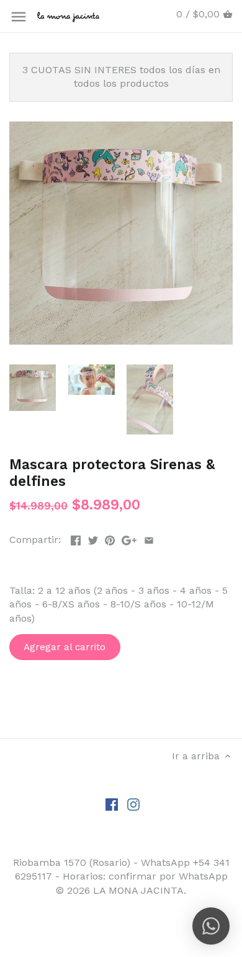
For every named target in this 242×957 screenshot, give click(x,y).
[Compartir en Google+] (129, 538)
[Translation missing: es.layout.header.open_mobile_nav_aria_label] (18, 16)
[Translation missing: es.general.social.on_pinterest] (110, 538)
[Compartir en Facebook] (76, 538)
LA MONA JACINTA (138, 890)
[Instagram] (133, 804)
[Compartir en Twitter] (93, 538)
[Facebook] (111, 804)
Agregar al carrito (64, 647)
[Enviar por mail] (149, 538)
